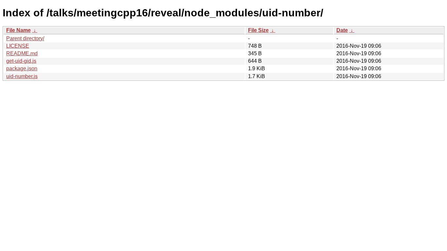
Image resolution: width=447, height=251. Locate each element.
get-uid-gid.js (21, 61)
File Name (18, 30)
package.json (21, 68)
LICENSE (17, 46)
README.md (22, 53)
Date (342, 30)
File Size (258, 30)
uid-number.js (22, 76)
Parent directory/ (25, 38)
